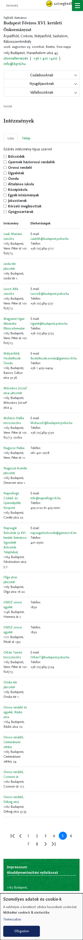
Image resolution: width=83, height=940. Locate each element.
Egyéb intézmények (23, 195)
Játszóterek (17, 200)
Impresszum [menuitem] (17, 867)
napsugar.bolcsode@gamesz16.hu (53, 533)
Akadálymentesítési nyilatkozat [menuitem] (32, 872)
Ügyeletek (16, 173)
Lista (10, 138)
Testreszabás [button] (12, 919)
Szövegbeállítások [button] (67, 3)
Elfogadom (21, 931)
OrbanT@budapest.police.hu (49, 657)
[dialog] (41, 916)
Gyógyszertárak (20, 211)
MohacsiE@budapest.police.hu (51, 423)
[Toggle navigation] (77, 5)
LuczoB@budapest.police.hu (49, 294)
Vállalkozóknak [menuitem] (41, 92)
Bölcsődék (16, 156)
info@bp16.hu (14, 64)
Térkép (26, 138)
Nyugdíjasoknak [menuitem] (42, 83)
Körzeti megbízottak (25, 206)
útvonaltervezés (15, 58)
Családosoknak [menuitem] (41, 75)
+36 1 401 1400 (45, 58)
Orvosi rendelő (20, 167)
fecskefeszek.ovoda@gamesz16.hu (53, 358)
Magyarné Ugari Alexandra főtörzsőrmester (14, 323)
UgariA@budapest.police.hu (49, 324)
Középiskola (17, 189)
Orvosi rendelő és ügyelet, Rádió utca (15, 712)
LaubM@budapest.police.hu (49, 239)
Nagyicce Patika (13, 448)
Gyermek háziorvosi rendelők (31, 162)
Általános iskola (21, 184)
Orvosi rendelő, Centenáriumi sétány (13, 742)
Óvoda (13, 178)
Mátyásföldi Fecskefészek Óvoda (12, 358)
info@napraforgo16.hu (45, 498)
